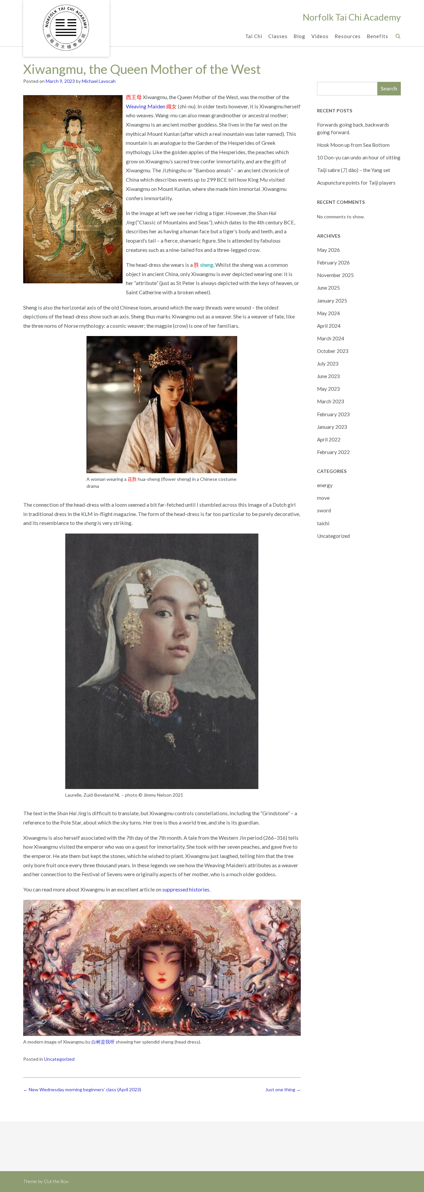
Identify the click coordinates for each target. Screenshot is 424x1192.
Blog (299, 36)
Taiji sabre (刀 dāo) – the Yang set (353, 170)
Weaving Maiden (145, 106)
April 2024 (329, 326)
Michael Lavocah (99, 81)
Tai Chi (253, 36)
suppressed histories (185, 889)
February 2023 (333, 414)
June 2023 (328, 376)
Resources (348, 36)
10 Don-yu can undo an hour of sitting (358, 157)
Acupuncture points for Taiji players (356, 183)
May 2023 (328, 389)
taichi (323, 523)
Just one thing (283, 1089)
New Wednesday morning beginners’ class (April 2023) (82, 1089)
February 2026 (333, 262)
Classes (278, 36)
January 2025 (332, 301)
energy (325, 485)
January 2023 (332, 427)
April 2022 (329, 439)
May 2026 (328, 250)
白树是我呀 (103, 1042)
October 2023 (332, 351)
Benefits (377, 36)
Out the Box (56, 1181)
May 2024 (328, 313)
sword (324, 510)
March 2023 (330, 401)
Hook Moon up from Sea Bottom (353, 145)
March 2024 (330, 338)
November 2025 (335, 275)
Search (389, 88)
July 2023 (328, 364)
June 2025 (328, 288)
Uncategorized (59, 1059)
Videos (320, 36)
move (323, 498)
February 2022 (333, 452)
